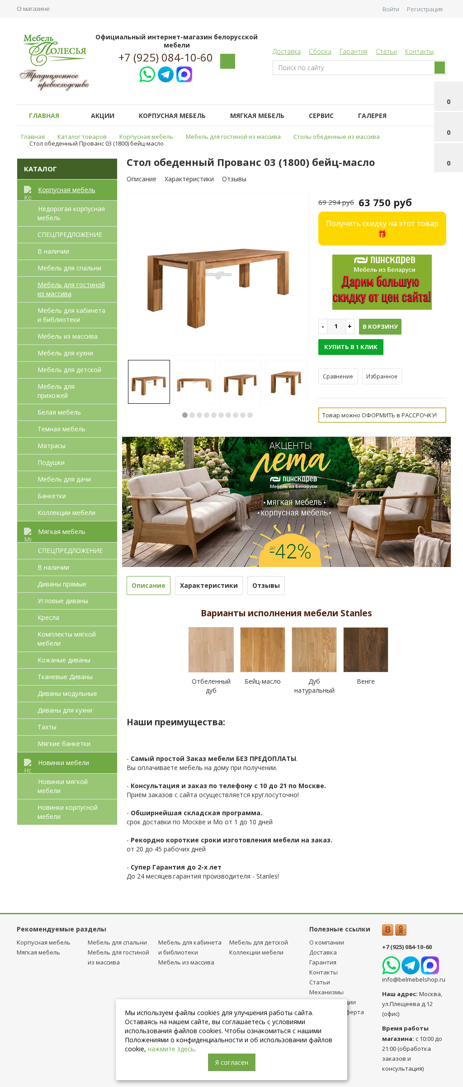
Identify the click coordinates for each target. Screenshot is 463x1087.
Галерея (372, 115)
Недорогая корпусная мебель (71, 213)
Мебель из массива (68, 336)
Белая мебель (59, 412)
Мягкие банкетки (64, 743)
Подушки (51, 462)
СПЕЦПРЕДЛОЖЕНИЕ (70, 234)
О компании (326, 942)
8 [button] (235, 415)
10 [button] (250, 415)
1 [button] (185, 415)
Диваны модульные (67, 693)
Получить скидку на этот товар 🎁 (382, 228)
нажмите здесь (171, 1048)
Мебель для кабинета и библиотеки (71, 315)
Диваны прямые (62, 584)
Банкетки (52, 496)
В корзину (380, 326)
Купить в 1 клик (351, 347)
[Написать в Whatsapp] (147, 73)
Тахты (47, 727)
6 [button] (221, 415)
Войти (391, 9)
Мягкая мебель (257, 115)
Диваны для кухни (65, 710)
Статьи (386, 51)
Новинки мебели (63, 762)
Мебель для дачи (64, 479)
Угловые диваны (63, 600)
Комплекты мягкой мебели (67, 638)
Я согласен (231, 1062)
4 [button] (206, 415)
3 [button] (199, 415)
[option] (218, 275)
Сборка (320, 51)
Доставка (287, 51)
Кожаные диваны (64, 660)
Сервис (321, 115)
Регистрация (425, 9)
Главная (44, 115)
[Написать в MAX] (184, 73)
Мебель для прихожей (56, 391)
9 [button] (243, 415)
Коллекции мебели (66, 512)
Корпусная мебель (172, 115)
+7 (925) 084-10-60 (165, 57)
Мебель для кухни (65, 353)
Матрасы (52, 445)
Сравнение (338, 376)
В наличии (53, 251)
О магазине (33, 9)
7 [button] (228, 415)
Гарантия (354, 51)
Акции (102, 115)
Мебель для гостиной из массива (71, 289)
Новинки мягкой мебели (63, 786)
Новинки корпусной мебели (68, 812)
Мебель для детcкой (69, 369)
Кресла (48, 617)
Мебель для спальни (69, 268)
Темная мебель (61, 429)
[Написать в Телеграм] (166, 73)
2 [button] (192, 415)
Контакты (419, 51)
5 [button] (214, 415)
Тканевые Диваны (65, 676)
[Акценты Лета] (286, 501)
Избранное (381, 376)
